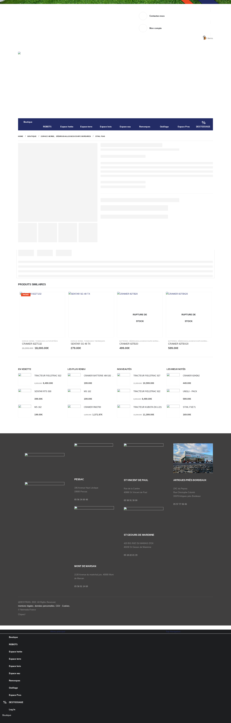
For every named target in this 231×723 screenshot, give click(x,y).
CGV (58, 606)
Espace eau (125, 127)
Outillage (164, 127)
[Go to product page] (91, 314)
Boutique (28, 122)
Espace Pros (184, 127)
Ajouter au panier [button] (60, 297)
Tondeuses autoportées (46, 341)
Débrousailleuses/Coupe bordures (145, 341)
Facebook (28, 614)
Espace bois (106, 127)
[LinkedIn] (21, 720)
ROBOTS (47, 127)
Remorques (144, 127)
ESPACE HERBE (28, 341)
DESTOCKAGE (203, 127)
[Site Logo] (37, 61)
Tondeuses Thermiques (94, 341)
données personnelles (45, 606)
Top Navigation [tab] (173, 631)
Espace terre (86, 127)
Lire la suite (157, 297)
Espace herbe (66, 127)
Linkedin (41, 614)
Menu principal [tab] (57, 631)
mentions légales (25, 606)
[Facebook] (2, 720)
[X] (8, 720)
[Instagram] (15, 720)
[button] (2, 627)
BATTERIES (123, 341)
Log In (12, 710)
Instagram (35, 614)
